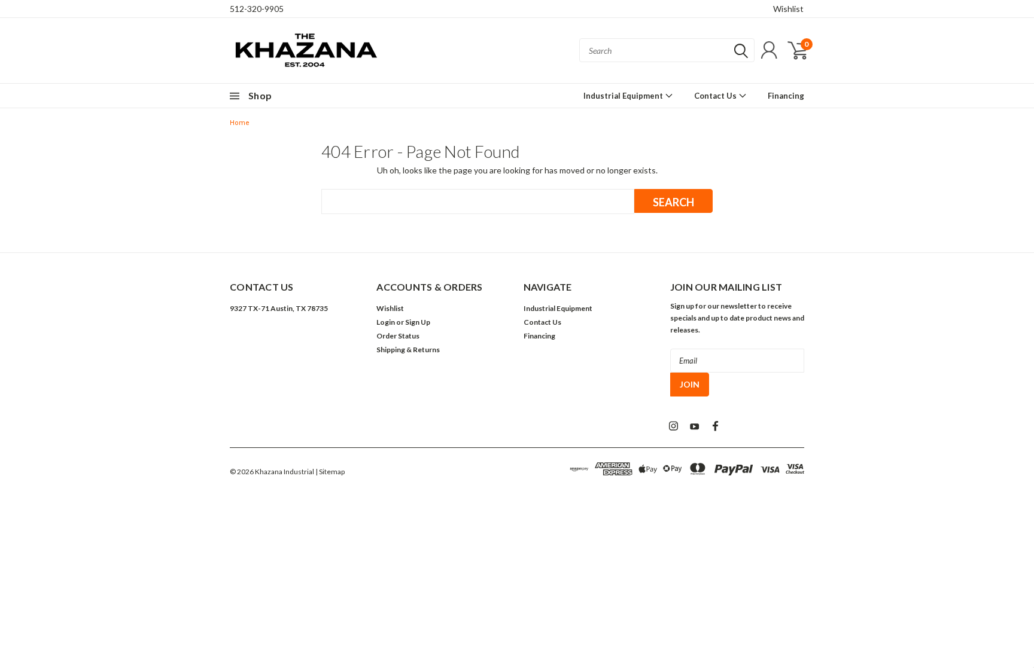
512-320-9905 (257, 9)
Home (240, 123)
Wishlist (788, 9)
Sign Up (417, 322)
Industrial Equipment (624, 95)
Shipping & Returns (408, 349)
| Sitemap (330, 471)
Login (385, 322)
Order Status (397, 335)
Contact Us (716, 95)
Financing (786, 95)
